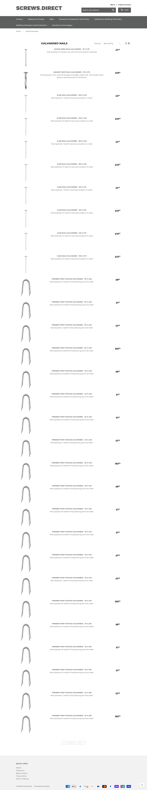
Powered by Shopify (41, 786)
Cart (126, 10)
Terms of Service (22, 779)
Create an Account (124, 5)
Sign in (112, 5)
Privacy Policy (21, 776)
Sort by (97, 43)
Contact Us (20, 770)
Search (18, 768)
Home (18, 31)
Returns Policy (21, 773)
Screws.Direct (27, 786)
